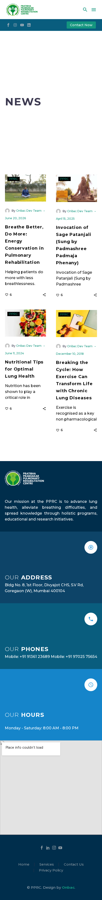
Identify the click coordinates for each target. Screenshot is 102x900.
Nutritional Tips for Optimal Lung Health (24, 369)
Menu (94, 9)
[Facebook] (42, 848)
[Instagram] (15, 25)
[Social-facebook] (8, 25)
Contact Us (74, 864)
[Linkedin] (28, 25)
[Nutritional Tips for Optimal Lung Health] (25, 323)
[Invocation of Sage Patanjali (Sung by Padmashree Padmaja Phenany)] (76, 188)
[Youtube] (22, 25)
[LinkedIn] (48, 848)
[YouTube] (60, 848)
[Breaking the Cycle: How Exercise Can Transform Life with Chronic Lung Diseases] (76, 323)
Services (46, 864)
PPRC (13, 179)
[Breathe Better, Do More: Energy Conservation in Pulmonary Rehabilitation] (25, 188)
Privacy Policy (51, 870)
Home (23, 864)
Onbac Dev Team (29, 210)
